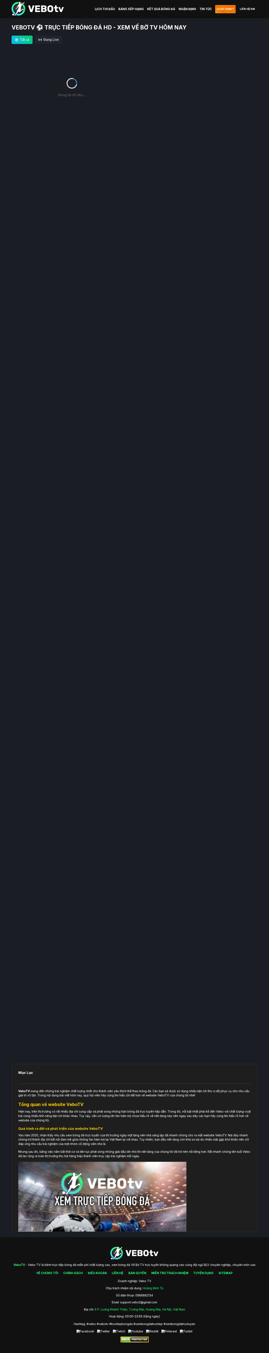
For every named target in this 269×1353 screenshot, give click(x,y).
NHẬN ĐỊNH (187, 9)
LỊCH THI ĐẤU (105, 9)
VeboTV (24, 1091)
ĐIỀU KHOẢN (97, 1273)
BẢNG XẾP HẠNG (131, 9)
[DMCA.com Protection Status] (134, 1341)
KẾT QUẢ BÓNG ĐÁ (161, 9)
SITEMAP (226, 1273)
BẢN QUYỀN (137, 1273)
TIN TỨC (205, 9)
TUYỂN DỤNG (203, 1273)
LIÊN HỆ (117, 1273)
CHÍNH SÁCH (73, 1273)
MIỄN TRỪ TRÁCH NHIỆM (169, 1273)
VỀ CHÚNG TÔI (47, 1273)
